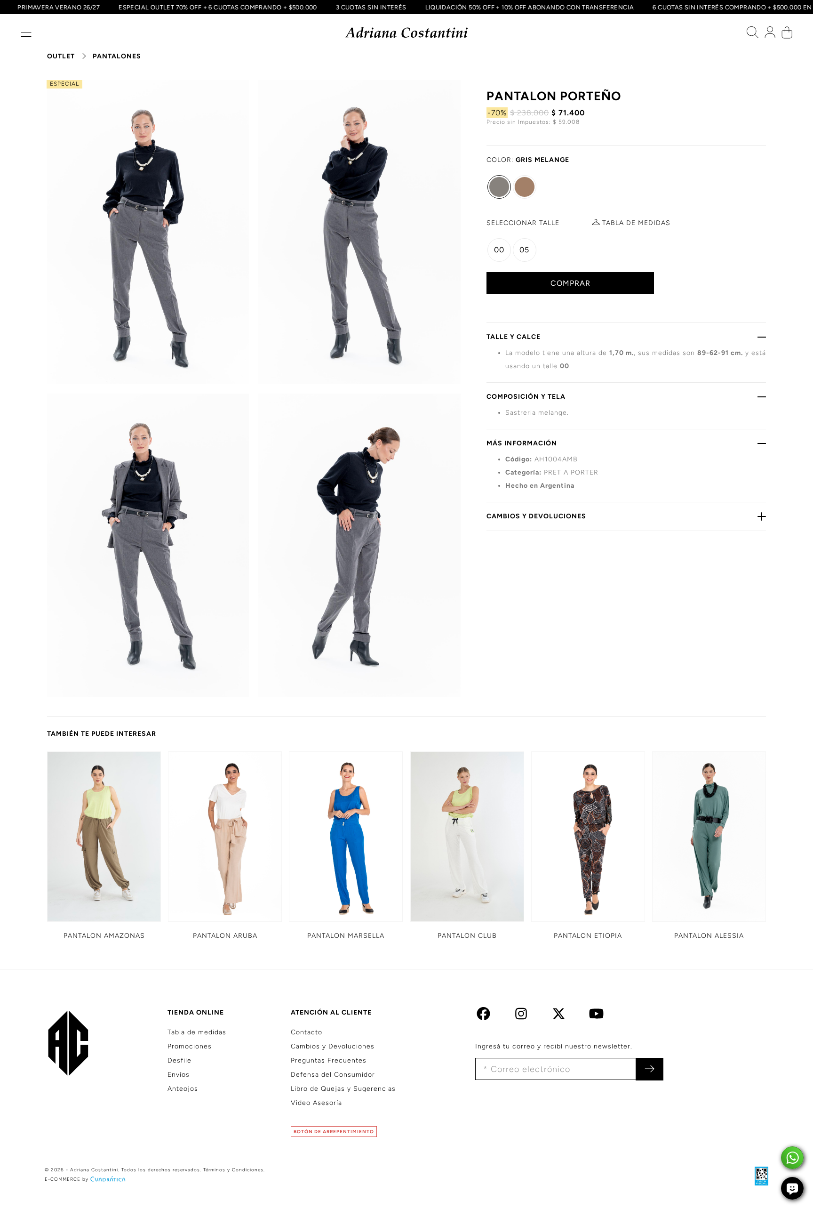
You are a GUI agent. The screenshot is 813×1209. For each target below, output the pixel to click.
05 (524, 249)
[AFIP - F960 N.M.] (756, 1176)
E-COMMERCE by (66, 1179)
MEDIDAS (636, 223)
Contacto (306, 1032)
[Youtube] (596, 1016)
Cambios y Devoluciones (333, 1046)
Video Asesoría (316, 1103)
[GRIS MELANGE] (499, 187)
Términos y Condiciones (233, 1170)
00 (499, 249)
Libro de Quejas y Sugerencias (343, 1089)
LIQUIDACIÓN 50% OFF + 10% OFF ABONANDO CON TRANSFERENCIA (567, 7)
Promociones (189, 1046)
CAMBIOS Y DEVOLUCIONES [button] (536, 516)
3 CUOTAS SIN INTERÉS (409, 7)
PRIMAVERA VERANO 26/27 (97, 7)
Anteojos (182, 1089)
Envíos (178, 1075)
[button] (26, 35)
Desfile (179, 1060)
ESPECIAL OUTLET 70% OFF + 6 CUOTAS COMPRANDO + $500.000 (256, 7)
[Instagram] (521, 1016)
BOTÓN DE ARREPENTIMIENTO (334, 1131)
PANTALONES (117, 56)
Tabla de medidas (196, 1032)
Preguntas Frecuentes (329, 1060)
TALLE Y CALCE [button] (513, 337)
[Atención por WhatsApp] (792, 1157)
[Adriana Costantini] (407, 33)
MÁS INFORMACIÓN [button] (521, 443)
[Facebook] (483, 1016)
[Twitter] (558, 1016)
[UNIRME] (649, 1069)
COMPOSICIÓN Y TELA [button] (526, 397)
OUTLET (61, 56)
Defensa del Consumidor (333, 1075)
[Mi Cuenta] (770, 35)
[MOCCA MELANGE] (524, 187)
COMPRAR (570, 283)
